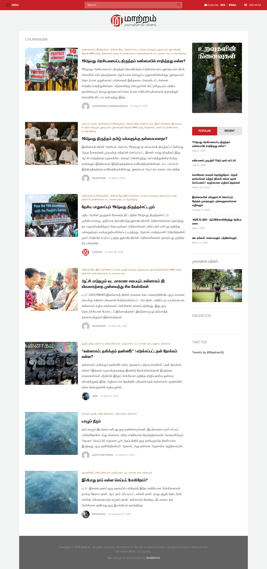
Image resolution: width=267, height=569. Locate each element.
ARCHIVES (254, 5)
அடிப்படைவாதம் (89, 123)
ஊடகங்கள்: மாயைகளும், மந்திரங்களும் (214, 238)
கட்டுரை (142, 49)
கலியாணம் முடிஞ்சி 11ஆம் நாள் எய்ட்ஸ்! (214, 160)
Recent (230, 130)
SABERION (153, 558)
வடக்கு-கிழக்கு (179, 53)
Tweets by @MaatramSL (208, 352)
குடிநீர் (124, 269)
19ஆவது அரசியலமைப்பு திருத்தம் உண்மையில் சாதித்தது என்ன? (133, 61)
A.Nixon (97, 252)
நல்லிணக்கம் (129, 53)
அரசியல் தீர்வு (116, 49)
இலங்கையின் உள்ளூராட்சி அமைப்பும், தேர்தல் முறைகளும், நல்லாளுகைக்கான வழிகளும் (214, 201)
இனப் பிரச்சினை (162, 123)
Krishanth (99, 514)
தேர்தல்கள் (107, 53)
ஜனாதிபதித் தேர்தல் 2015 (125, 127)
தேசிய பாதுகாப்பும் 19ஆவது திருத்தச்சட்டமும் (118, 207)
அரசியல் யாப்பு (130, 49)
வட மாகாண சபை (162, 53)
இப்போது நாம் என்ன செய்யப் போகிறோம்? (115, 480)
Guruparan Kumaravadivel (110, 106)
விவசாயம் (165, 343)
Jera (95, 396)
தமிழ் (97, 53)
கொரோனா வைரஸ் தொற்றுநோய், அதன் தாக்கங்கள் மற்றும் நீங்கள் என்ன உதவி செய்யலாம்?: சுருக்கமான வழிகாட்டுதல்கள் (216, 178)
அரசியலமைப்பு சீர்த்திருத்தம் (95, 49)
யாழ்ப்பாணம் (128, 343)
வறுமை (156, 343)
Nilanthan (99, 178)
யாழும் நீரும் (91, 421)
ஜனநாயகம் (163, 49)
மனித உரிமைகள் (144, 53)
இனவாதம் (177, 123)
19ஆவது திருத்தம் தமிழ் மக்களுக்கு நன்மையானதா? (124, 138)
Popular (205, 130)
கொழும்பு (152, 49)
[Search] (178, 5)
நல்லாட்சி (117, 53)
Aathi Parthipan (102, 455)
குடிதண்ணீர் (87, 472)
